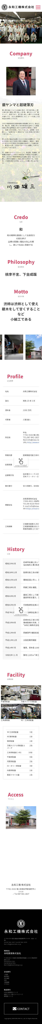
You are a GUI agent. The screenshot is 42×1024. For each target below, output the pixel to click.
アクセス (6, 984)
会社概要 (6, 978)
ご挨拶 (6, 974)
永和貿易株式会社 (12, 953)
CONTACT (23, 1009)
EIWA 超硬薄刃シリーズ (11, 992)
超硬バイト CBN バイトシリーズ (13, 994)
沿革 (5, 980)
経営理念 (6, 976)
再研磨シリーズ (8, 996)
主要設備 (6, 982)
